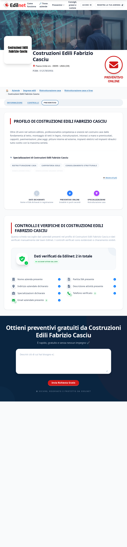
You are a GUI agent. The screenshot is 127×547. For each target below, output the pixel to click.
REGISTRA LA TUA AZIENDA (108, 5)
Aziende (16, 90)
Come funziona (31, 5)
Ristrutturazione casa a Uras (78, 90)
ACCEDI (85, 5)
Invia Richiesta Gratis (63, 382)
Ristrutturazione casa (50, 90)
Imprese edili (29, 90)
